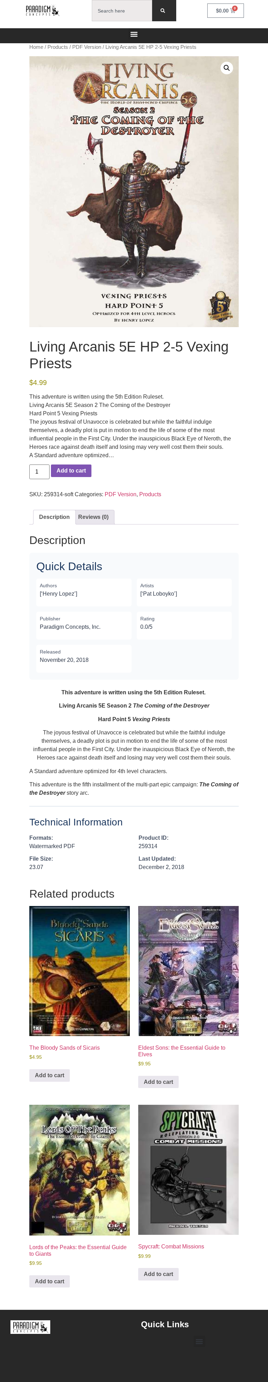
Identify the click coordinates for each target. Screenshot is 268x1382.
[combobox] (122, 10)
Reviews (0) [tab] (93, 517)
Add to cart (71, 471)
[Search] (164, 10)
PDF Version (86, 47)
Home (36, 47)
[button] (134, 34)
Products (57, 47)
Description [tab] (54, 517)
